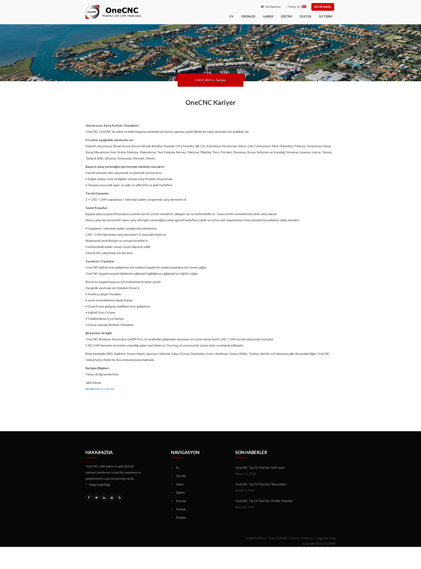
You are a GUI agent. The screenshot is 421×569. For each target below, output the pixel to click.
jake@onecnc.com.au (100, 389)
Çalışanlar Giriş (325, 538)
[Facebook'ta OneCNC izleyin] (89, 497)
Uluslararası (272, 6)
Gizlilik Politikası (255, 538)
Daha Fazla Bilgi (98, 484)
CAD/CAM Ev (204, 80)
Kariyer (178, 509)
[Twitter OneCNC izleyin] (96, 497)
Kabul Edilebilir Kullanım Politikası (291, 538)
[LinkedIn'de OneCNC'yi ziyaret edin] (104, 497)
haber (268, 16)
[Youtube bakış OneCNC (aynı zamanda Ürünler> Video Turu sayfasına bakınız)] (112, 497)
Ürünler (248, 16)
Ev (175, 467)
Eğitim (286, 16)
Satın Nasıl (323, 7)
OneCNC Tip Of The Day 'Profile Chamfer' (264, 501)
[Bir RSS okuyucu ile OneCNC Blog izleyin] (119, 497)
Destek (306, 16)
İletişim (325, 16)
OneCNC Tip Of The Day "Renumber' (261, 484)
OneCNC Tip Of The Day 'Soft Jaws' (260, 467)
